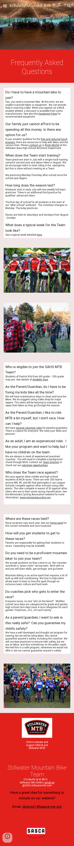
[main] (37, 67)
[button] (5, 5)
